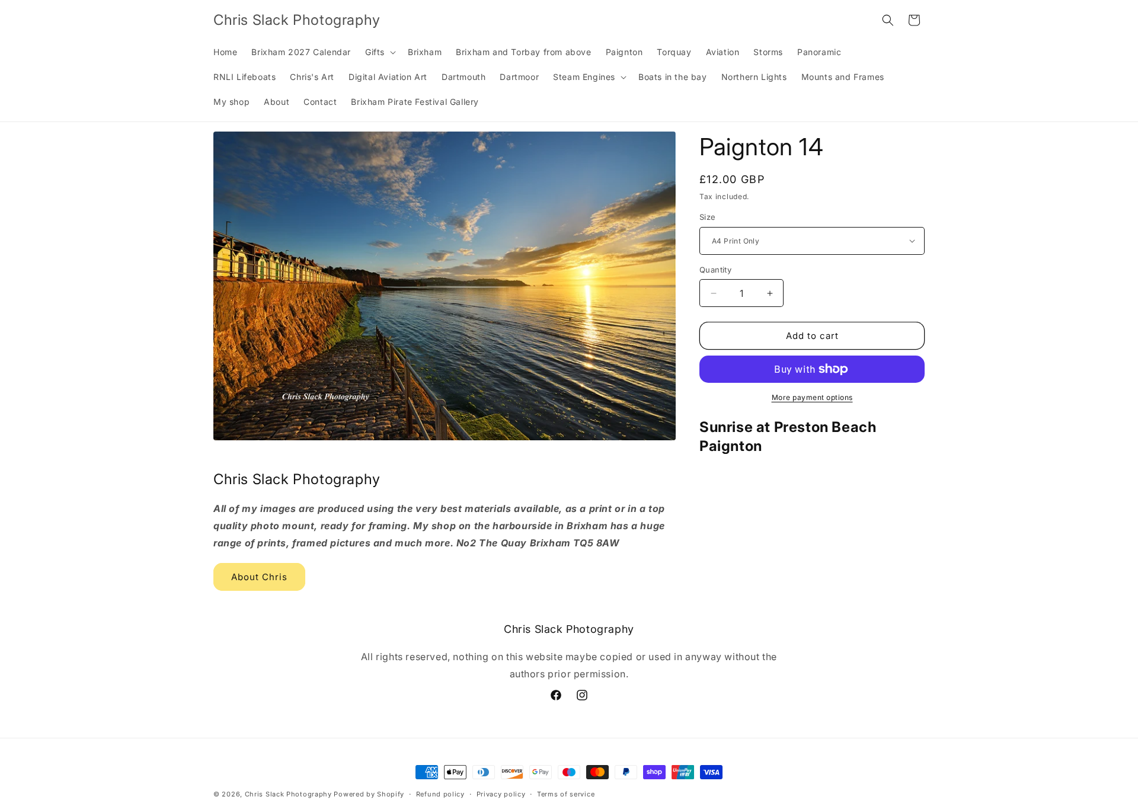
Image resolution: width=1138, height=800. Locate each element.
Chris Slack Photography (288, 794)
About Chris (259, 577)
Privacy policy (501, 793)
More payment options (812, 397)
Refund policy (440, 793)
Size (707, 217)
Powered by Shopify (369, 794)
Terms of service (565, 793)
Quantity (715, 269)
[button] (379, 52)
